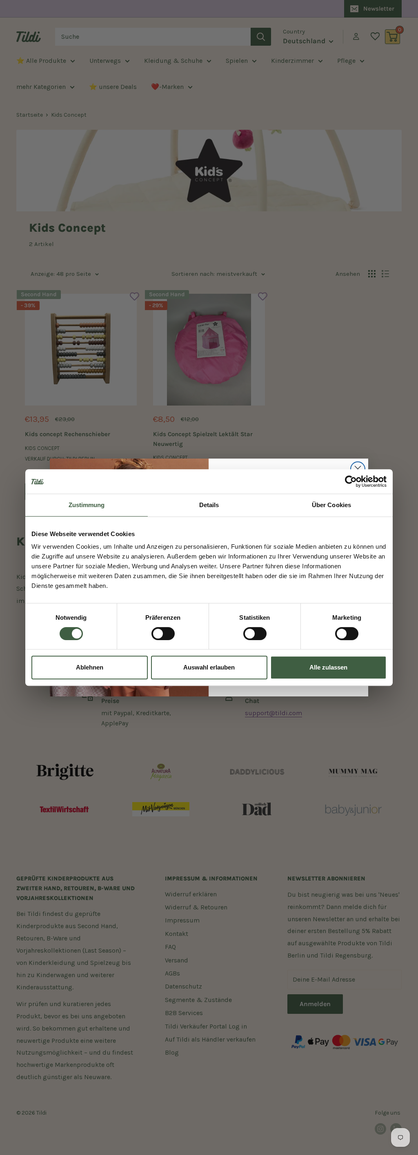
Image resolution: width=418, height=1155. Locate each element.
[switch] (163, 633)
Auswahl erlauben (209, 667)
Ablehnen (89, 667)
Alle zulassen (328, 667)
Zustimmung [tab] (87, 504)
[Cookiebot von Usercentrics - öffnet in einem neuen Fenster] (351, 481)
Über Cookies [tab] (331, 504)
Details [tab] (209, 504)
